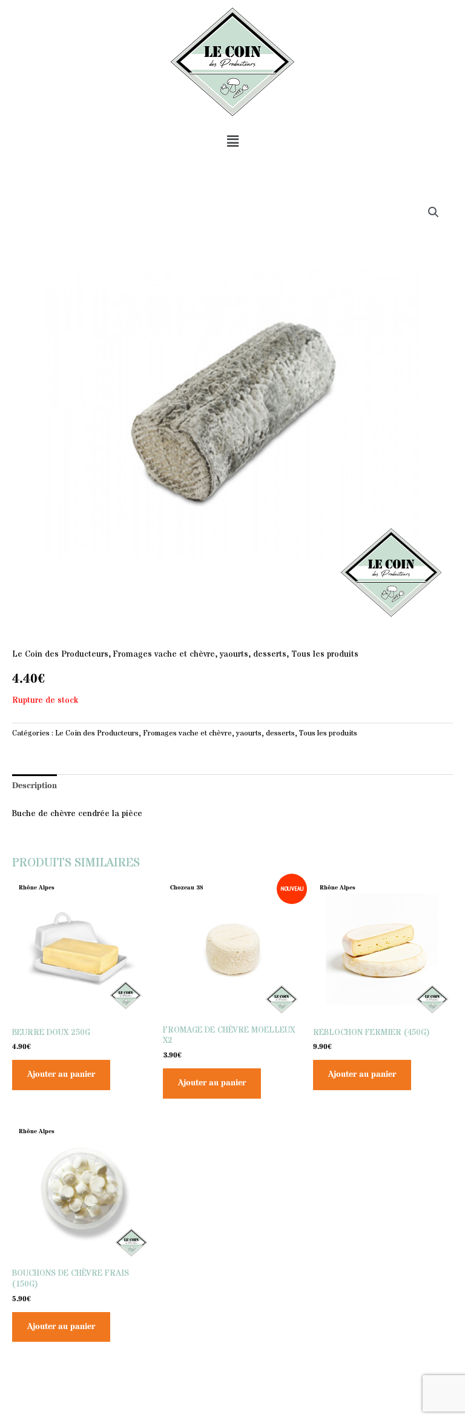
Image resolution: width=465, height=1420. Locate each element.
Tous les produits (324, 654)
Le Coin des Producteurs (60, 654)
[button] (232, 141)
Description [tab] (34, 786)
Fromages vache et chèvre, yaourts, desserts (199, 654)
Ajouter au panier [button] (61, 1074)
